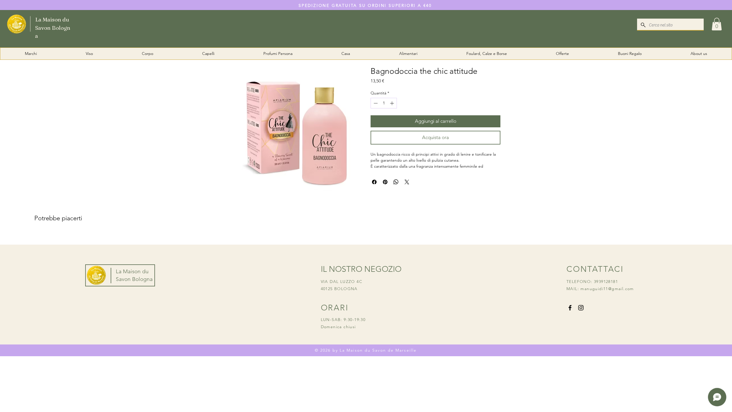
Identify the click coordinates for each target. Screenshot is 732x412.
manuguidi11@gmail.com (607, 288)
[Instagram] (580, 307)
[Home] (40, 23)
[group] (366, 236)
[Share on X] (406, 182)
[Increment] (392, 103)
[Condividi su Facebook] (374, 182)
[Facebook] (570, 307)
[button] (716, 24)
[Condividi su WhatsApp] (396, 182)
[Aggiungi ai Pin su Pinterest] (385, 182)
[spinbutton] (384, 103)
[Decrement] (375, 103)
